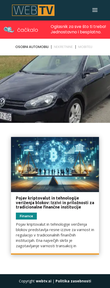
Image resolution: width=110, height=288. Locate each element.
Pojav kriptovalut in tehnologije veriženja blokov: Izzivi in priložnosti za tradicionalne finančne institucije (55, 202)
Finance (26, 216)
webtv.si (43, 281)
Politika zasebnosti (73, 281)
